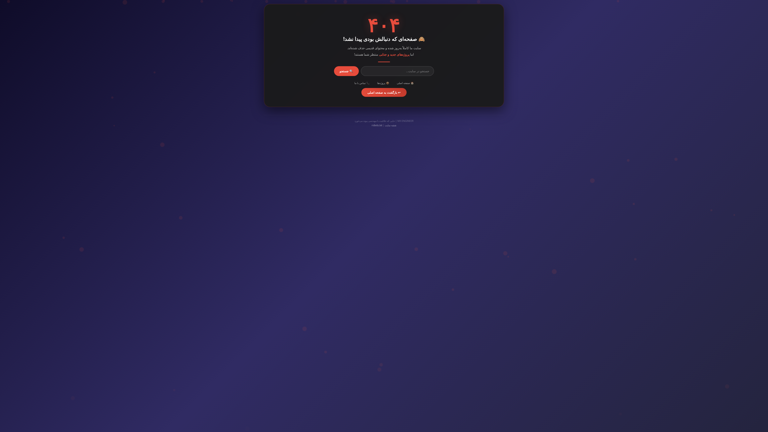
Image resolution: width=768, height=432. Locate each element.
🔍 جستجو (346, 71)
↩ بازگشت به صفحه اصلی (384, 92)
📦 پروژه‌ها (383, 83)
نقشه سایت (390, 125)
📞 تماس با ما (362, 83)
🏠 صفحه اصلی (405, 83)
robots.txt (377, 125)
